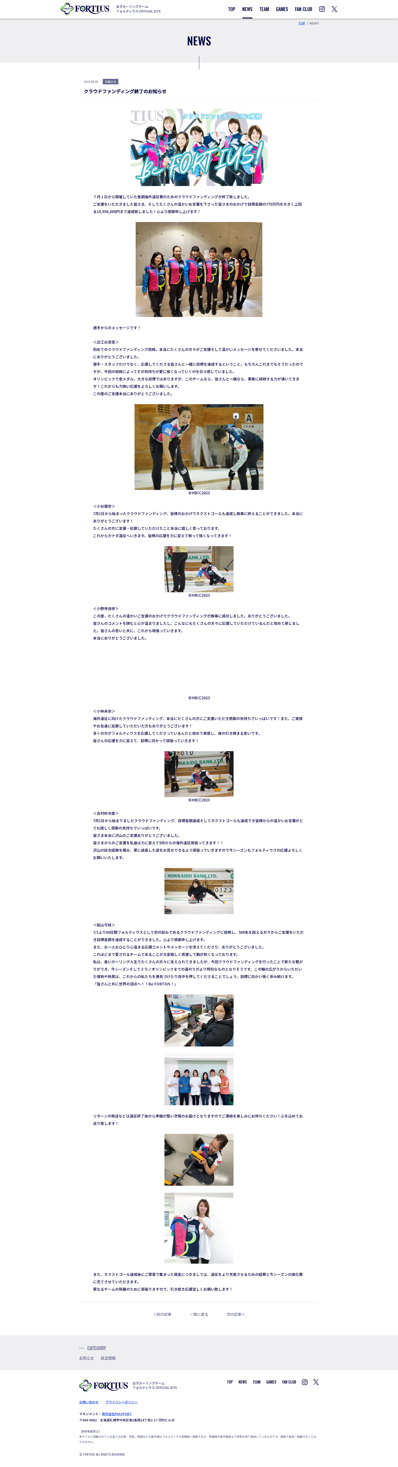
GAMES (282, 9)
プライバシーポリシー (121, 1402)
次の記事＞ (236, 1314)
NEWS (247, 9)
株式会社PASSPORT (117, 1413)
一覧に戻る (199, 1314)
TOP (231, 9)
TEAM (264, 9)
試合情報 (108, 1357)
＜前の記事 (162, 1314)
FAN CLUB (303, 9)
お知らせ (86, 1357)
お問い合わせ (89, 1402)
